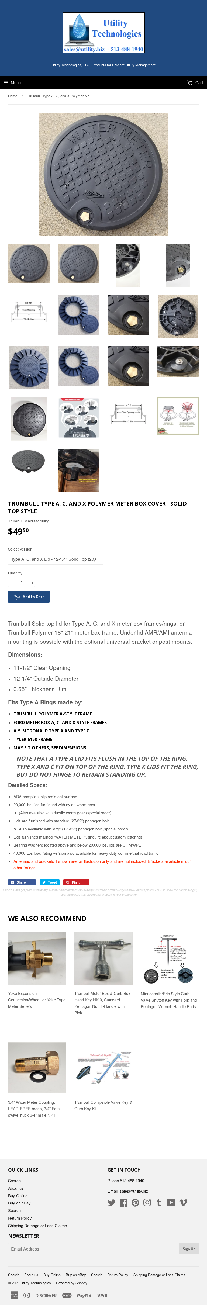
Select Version (20, 549)
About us (16, 1188)
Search (14, 1180)
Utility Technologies (35, 1282)
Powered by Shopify (71, 1282)
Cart (198, 82)
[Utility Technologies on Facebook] (123, 1204)
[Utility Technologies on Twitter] (112, 1204)
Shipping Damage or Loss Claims (37, 1225)
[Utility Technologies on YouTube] (171, 1204)
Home (12, 95)
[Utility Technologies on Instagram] (147, 1204)
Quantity (15, 573)
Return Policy (20, 1218)
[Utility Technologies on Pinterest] (135, 1204)
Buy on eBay (19, 1203)
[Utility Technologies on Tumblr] (159, 1204)
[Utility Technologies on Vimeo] (183, 1204)
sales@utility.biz (134, 1191)
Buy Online (17, 1195)
